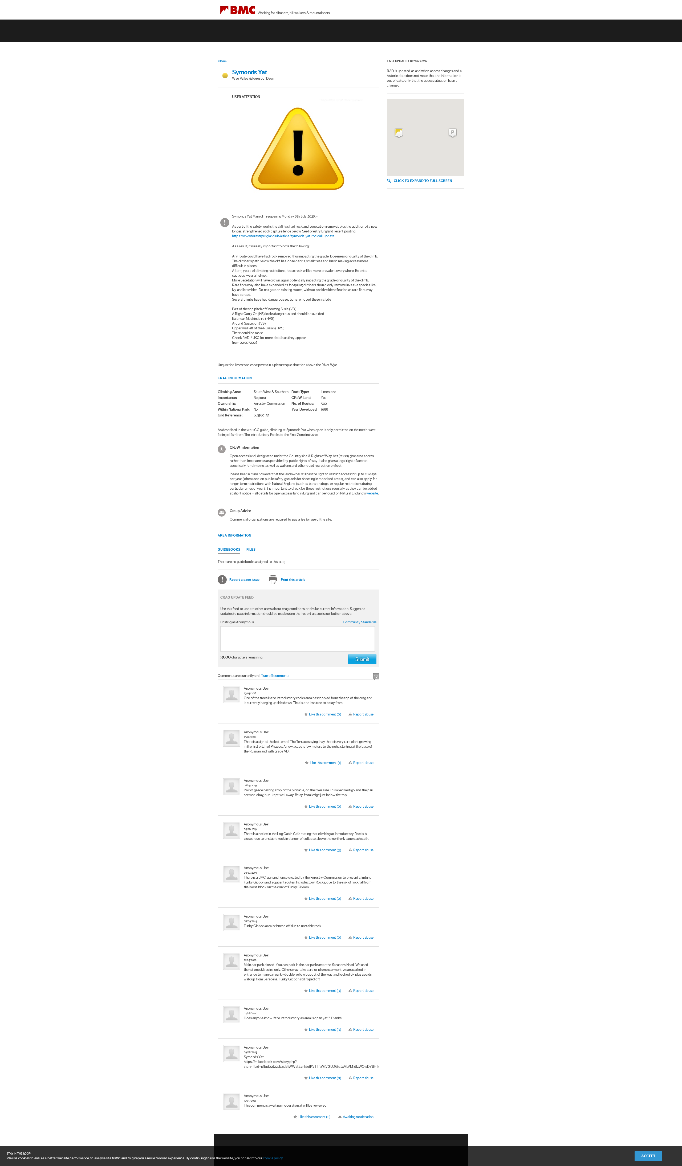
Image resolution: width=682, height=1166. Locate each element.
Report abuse (363, 714)
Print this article (293, 579)
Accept (648, 1156)
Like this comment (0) (325, 714)
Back (224, 61)
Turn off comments (275, 676)
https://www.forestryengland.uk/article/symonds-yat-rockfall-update (283, 236)
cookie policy (272, 1158)
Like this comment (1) (325, 763)
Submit (362, 659)
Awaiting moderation (358, 1117)
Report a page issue (244, 579)
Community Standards (359, 622)
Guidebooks (229, 549)
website (372, 493)
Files (250, 549)
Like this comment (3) (325, 850)
